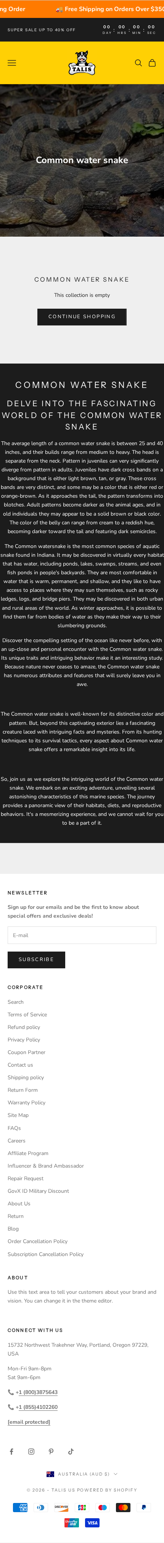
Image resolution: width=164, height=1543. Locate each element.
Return (16, 1216)
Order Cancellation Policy (38, 1241)
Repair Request (25, 1178)
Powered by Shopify (107, 1490)
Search (16, 1002)
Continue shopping (82, 316)
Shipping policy (26, 1077)
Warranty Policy (26, 1102)
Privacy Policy (24, 1039)
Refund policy (24, 1027)
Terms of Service (27, 1014)
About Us (19, 1203)
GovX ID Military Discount (38, 1191)
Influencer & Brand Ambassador (46, 1166)
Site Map (18, 1115)
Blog (13, 1228)
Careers (17, 1140)
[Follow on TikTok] (71, 1451)
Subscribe (36, 959)
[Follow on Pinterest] (51, 1451)
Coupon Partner (26, 1052)
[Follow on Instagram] (31, 1451)
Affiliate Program (28, 1153)
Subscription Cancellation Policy (46, 1254)
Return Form (23, 1090)
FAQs (14, 1128)
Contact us (20, 1065)
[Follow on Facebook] (11, 1451)
